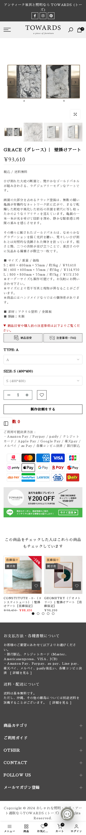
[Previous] (10, 82)
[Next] (75, 82)
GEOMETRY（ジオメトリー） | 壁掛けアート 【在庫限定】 (63, 602)
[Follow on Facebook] (35, 15)
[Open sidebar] (6, 424)
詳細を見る (21, 672)
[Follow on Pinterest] (51, 15)
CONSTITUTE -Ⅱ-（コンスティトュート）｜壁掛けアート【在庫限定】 (23, 602)
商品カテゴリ (16, 726)
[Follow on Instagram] (43, 15)
